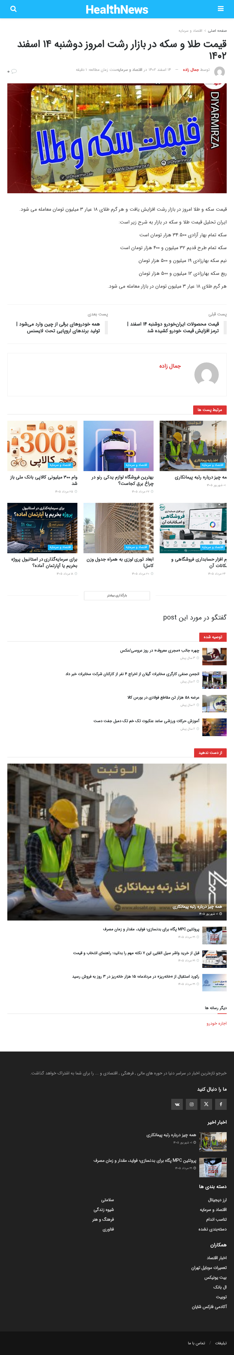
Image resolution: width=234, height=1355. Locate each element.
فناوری (108, 1229)
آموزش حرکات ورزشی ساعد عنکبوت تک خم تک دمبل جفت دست (146, 721)
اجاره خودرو (217, 1023)
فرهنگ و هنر (103, 1219)
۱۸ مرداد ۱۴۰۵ (65, 574)
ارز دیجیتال (217, 1200)
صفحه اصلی (217, 31)
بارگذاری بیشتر (117, 595)
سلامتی (107, 1200)
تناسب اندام (216, 1219)
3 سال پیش (188, 658)
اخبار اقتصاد (217, 1258)
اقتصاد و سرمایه (190, 31)
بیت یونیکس (215, 1277)
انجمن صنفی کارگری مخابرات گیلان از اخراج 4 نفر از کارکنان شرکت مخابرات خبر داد (132, 674)
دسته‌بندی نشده (213, 1229)
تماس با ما (196, 1343)
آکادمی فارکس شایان (209, 1306)
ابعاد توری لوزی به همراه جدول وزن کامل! (120, 562)
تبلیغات (221, 1343)
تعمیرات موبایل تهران (209, 1267)
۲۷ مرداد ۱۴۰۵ (141, 491)
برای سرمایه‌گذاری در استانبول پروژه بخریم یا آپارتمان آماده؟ (44, 562)
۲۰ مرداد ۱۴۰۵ (141, 574)
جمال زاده (191, 70)
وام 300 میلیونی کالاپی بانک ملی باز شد (43, 480)
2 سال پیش (188, 681)
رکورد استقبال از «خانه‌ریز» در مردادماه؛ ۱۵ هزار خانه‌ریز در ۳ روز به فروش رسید (135, 976)
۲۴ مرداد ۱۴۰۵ (217, 574)
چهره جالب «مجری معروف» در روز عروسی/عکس (159, 650)
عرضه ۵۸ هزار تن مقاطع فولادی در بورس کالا (163, 697)
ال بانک (220, 1287)
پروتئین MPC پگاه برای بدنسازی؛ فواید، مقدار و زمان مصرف (151, 929)
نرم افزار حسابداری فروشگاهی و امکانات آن (200, 562)
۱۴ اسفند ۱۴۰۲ (160, 70)
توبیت (221, 1297)
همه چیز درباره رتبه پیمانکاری (202, 477)
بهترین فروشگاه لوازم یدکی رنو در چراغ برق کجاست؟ (123, 480)
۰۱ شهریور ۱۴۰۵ (216, 485)
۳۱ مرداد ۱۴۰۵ (187, 937)
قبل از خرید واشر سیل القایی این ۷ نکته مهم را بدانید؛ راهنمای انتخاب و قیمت (136, 953)
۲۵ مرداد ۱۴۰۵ (64, 491)
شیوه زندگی (104, 1209)
